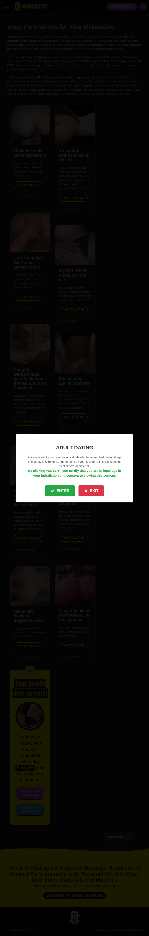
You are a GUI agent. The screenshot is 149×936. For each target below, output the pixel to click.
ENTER (63, 490)
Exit (94, 490)
